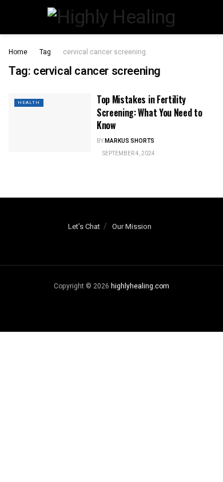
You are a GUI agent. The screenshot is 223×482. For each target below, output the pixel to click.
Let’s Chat (84, 226)
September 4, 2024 (128, 154)
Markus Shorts (129, 141)
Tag (45, 52)
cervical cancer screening (104, 52)
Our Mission (132, 226)
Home (18, 52)
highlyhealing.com (140, 286)
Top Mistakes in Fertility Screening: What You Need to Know (149, 112)
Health (29, 102)
